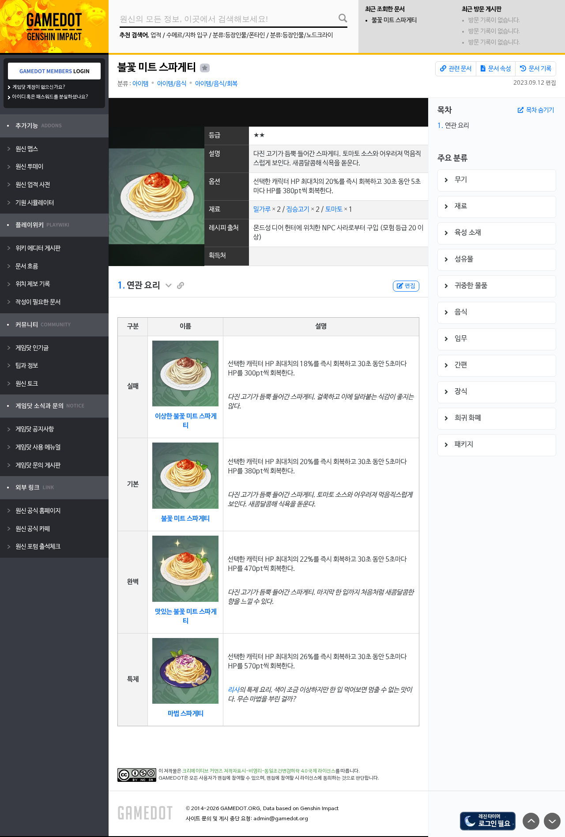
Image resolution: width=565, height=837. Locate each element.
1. (121, 286)
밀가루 (262, 209)
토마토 (334, 209)
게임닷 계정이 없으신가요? (39, 87)
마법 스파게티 (185, 713)
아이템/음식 (171, 84)
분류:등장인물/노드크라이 (301, 35)
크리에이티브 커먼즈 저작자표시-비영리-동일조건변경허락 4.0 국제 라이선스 (258, 771)
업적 (156, 35)
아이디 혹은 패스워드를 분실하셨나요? (50, 97)
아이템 (140, 84)
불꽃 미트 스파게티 (394, 20)
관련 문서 (459, 69)
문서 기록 (539, 69)
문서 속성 (499, 69)
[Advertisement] (268, 112)
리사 (233, 690)
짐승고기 (297, 209)
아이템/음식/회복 (216, 84)
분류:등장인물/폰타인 (239, 35)
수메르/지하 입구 (186, 35)
